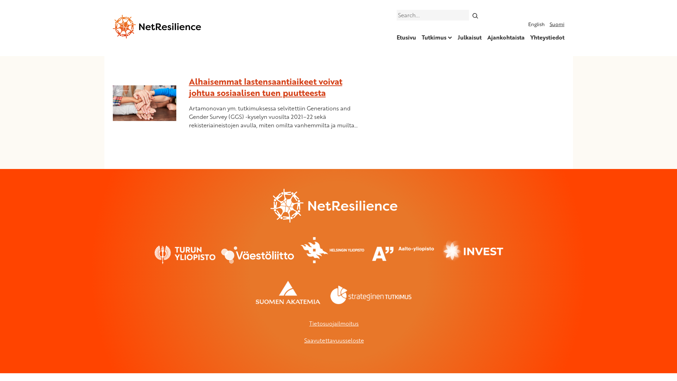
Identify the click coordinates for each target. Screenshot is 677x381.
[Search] (475, 15)
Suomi (557, 24)
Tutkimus (434, 37)
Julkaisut (470, 37)
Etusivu (406, 37)
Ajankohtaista (506, 37)
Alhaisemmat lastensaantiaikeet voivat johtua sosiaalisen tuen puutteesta (265, 87)
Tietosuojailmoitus (334, 323)
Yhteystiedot (547, 37)
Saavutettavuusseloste (334, 340)
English (536, 24)
